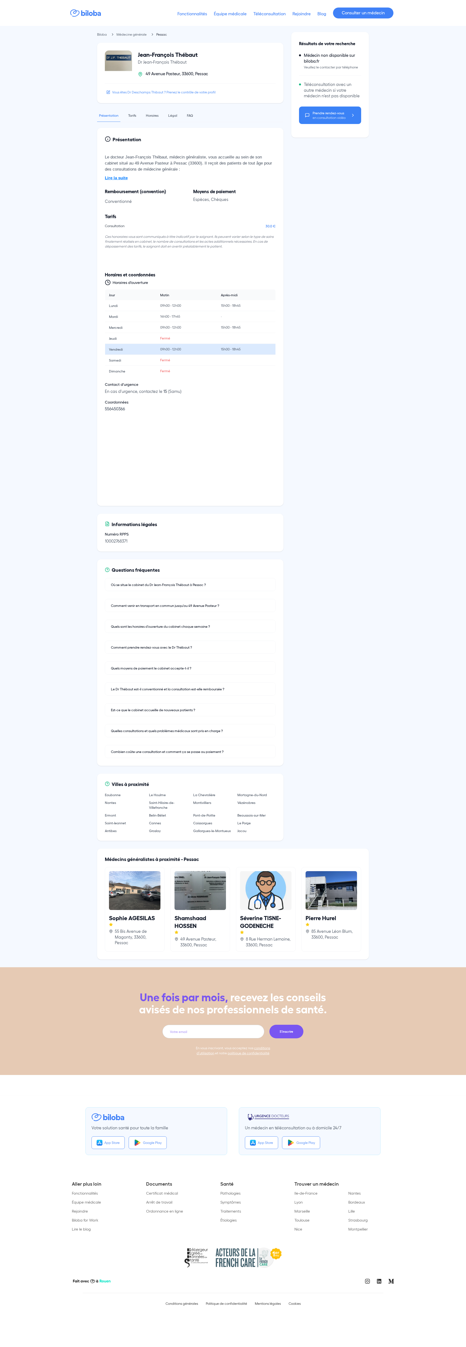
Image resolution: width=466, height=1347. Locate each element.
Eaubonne (113, 795)
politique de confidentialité (248, 1053)
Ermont (110, 815)
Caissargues (202, 823)
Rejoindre (80, 1211)
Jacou (241, 831)
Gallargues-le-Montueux (212, 831)
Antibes (110, 831)
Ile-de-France (305, 1193)
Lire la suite (116, 178)
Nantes (110, 802)
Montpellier (358, 1229)
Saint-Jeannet (115, 823)
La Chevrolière (204, 795)
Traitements (230, 1211)
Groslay (155, 831)
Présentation (108, 115)
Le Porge (244, 823)
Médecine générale (131, 34)
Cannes (155, 823)
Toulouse (301, 1220)
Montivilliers (202, 802)
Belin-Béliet (157, 815)
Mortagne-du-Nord (252, 795)
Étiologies (228, 1220)
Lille (351, 1211)
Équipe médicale (86, 1202)
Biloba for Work (85, 1220)
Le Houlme (157, 795)
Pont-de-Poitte (204, 815)
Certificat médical (162, 1193)
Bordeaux (356, 1202)
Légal (172, 115)
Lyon (298, 1202)
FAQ (190, 115)
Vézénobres (246, 802)
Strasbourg (358, 1220)
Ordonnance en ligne (164, 1211)
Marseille (302, 1211)
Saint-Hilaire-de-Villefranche (162, 805)
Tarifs (132, 115)
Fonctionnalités (85, 1193)
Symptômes (230, 1202)
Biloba (102, 34)
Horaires (152, 115)
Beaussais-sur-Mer (251, 815)
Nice (298, 1229)
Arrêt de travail (159, 1202)
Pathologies (230, 1193)
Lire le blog (81, 1229)
